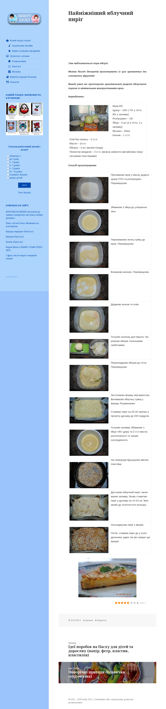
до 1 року (14, 159)
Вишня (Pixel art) (15, 236)
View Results (24, 192)
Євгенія (89, 620)
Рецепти (14, 82)
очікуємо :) (15, 155)
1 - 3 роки (14, 162)
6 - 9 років (14, 168)
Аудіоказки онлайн (22, 45)
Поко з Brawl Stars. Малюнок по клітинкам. (22, 225)
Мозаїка (16, 71)
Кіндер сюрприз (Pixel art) (19, 231)
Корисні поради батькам (23, 76)
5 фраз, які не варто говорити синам (21, 257)
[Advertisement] (107, 43)
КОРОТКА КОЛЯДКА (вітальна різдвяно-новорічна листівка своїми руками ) (24, 214)
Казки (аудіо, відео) (20, 40)
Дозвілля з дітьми (19, 56)
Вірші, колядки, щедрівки (26, 50)
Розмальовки (19, 61)
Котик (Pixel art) (14, 241)
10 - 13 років (15, 171)
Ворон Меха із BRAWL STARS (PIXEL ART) (24, 249)
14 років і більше (18, 174)
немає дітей (15, 177)
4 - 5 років (14, 165)
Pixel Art (16, 66)
